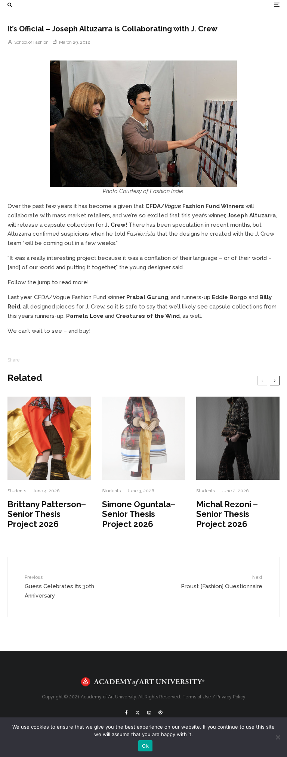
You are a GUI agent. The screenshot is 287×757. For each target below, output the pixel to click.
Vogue (172, 206)
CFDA (153, 206)
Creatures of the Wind (148, 316)
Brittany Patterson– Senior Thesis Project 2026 (46, 514)
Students (16, 490)
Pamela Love (85, 316)
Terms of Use (196, 696)
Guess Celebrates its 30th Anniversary (59, 587)
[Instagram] (149, 713)
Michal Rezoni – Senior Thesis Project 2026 (227, 514)
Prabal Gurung (147, 297)
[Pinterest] (160, 713)
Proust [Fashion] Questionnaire (221, 582)
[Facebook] (126, 713)
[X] (138, 713)
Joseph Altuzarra (252, 215)
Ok (145, 746)
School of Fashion (31, 42)
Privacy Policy (231, 696)
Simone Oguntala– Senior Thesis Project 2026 (139, 514)
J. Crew (115, 224)
